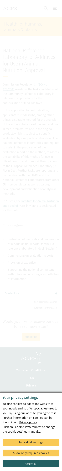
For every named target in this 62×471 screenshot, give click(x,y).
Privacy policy (28, 422)
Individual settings (31, 442)
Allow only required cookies (31, 453)
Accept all (31, 464)
